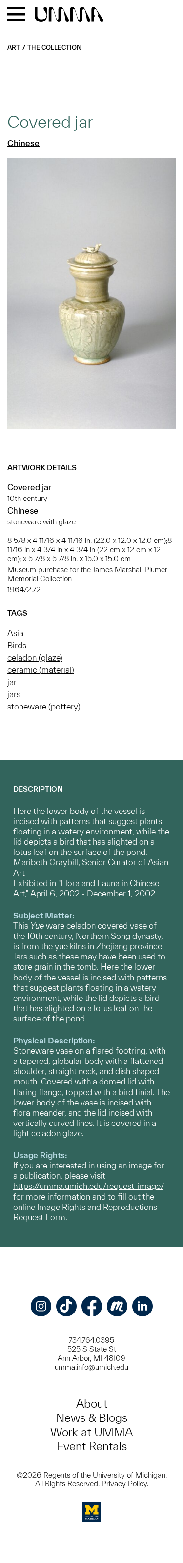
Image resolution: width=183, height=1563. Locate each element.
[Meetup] (117, 1306)
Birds (16, 645)
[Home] (69, 15)
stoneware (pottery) (44, 706)
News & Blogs (91, 1417)
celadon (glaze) (34, 657)
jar (12, 682)
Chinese (23, 142)
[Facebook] (91, 1306)
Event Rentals (92, 1446)
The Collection (54, 47)
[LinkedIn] (142, 1306)
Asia (15, 633)
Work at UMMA (91, 1431)
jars (13, 694)
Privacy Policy (124, 1484)
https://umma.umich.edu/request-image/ (88, 1185)
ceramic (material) (40, 669)
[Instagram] (41, 1306)
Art (13, 47)
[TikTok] (66, 1306)
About (91, 1403)
